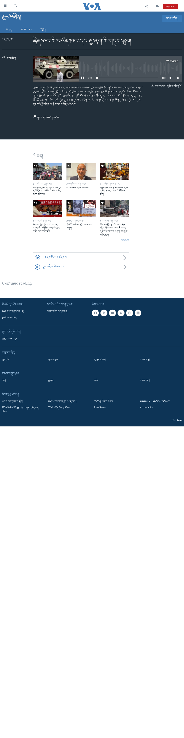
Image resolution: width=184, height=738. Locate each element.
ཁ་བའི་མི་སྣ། (145, 359)
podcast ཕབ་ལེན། (9, 318)
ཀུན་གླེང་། (6, 359)
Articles (26, 30)
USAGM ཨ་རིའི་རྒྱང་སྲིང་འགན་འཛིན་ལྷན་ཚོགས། (20, 409)
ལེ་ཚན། (9, 30)
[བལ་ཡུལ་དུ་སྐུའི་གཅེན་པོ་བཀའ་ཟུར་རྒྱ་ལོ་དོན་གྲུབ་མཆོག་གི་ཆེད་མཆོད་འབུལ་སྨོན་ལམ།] (47, 171)
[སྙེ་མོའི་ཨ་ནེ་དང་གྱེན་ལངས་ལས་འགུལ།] (81, 208)
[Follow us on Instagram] (138, 313)
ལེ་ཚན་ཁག (125, 240)
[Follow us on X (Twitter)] (103, 313)
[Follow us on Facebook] (95, 313)
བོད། (4, 380)
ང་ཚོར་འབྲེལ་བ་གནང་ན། (57, 311)
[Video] (157, 6)
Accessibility (146, 408)
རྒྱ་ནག (51, 380)
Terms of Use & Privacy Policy (155, 401)
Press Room (99, 408)
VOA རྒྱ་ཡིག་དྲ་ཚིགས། (103, 401)
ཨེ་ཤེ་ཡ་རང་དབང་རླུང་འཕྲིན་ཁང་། (62, 401)
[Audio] (146, 6)
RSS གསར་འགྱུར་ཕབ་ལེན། (13, 311)
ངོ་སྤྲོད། (43, 30)
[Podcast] (129, 313)
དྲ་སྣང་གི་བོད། (100, 359)
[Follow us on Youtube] (112, 313)
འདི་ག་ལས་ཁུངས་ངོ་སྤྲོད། (12, 401)
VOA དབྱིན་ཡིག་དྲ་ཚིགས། (59, 408)
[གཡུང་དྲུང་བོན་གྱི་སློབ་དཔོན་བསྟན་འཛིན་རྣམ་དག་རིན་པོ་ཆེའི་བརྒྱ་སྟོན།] (114, 171)
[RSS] (121, 313)
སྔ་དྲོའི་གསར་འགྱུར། (10, 339)
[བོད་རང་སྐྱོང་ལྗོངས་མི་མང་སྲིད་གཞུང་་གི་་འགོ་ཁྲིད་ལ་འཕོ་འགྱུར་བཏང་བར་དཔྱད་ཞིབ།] (47, 208)
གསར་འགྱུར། (53, 359)
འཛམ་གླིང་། (145, 380)
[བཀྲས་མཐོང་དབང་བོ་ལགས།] (81, 171)
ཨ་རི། (96, 380)
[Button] (9, 59)
